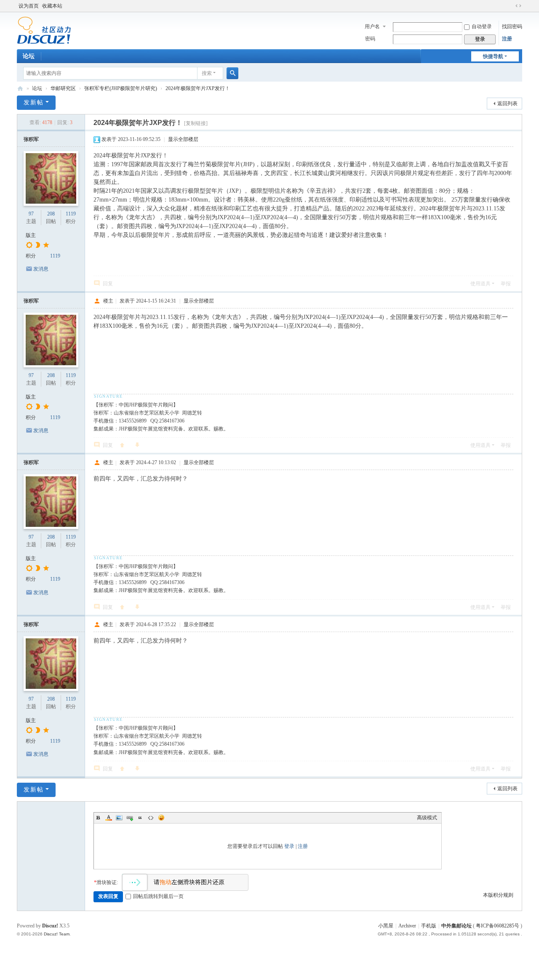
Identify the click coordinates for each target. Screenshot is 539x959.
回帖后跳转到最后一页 (158, 896)
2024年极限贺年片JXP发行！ (197, 88)
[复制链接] (196, 123)
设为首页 (29, 6)
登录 (289, 846)
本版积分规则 (498, 895)
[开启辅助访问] (510, 6)
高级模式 (427, 818)
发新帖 (34, 102)
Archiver (407, 926)
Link (129, 817)
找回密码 (512, 26)
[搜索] (232, 73)
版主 (31, 235)
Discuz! (50, 926)
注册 (507, 39)
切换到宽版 (518, 6)
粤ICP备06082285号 (497, 926)
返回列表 (507, 103)
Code (151, 817)
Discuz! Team (56, 934)
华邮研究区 (63, 88)
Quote (140, 817)
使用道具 (480, 284)
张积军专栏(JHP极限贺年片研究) (120, 88)
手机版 (428, 926)
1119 (71, 214)
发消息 (40, 269)
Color (108, 817)
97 (31, 214)
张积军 (31, 139)
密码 (370, 39)
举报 (506, 284)
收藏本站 (52, 6)
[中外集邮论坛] (44, 30)
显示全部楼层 (183, 139)
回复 (108, 284)
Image (119, 817)
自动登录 (482, 26)
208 (51, 214)
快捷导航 (493, 56)
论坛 (29, 56)
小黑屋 (385, 926)
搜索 (207, 73)
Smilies (161, 817)
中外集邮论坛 (20, 88)
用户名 (372, 26)
